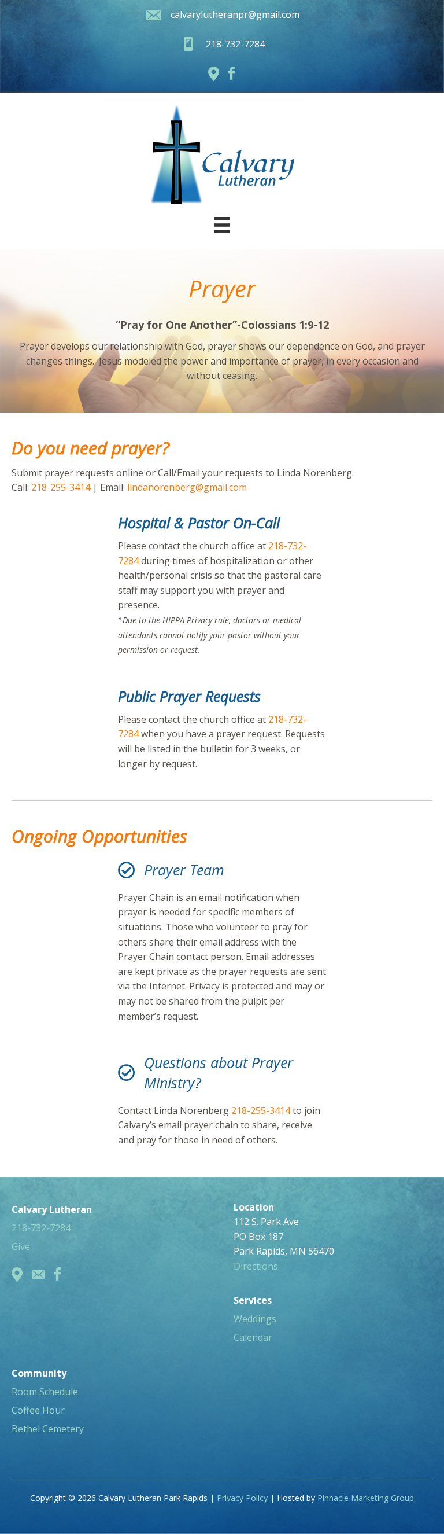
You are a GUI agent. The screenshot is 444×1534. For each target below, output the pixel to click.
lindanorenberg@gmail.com (187, 487)
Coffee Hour (38, 1410)
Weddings (255, 1318)
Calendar (253, 1337)
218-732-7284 (41, 1228)
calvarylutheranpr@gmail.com (235, 14)
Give (21, 1246)
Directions (256, 1266)
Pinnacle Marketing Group (365, 1497)
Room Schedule (45, 1391)
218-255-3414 (61, 487)
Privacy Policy (242, 1497)
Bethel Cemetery (48, 1428)
